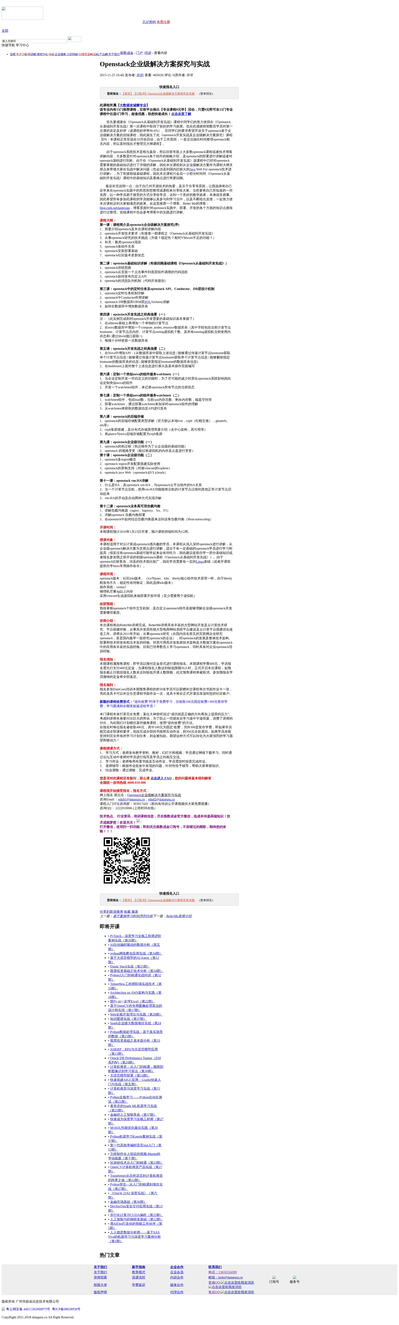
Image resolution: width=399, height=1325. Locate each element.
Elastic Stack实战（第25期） (130, 966)
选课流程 (138, 1277)
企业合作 (176, 1267)
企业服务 (60, 54)
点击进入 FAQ (160, 778)
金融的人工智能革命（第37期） (133, 1114)
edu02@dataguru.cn (161, 799)
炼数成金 (126, 53)
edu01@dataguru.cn (131, 799)
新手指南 (138, 1267)
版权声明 (100, 1292)
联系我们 (215, 1267)
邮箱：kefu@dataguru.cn (225, 1277)
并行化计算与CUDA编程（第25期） (136, 1215)
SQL (147, 302)
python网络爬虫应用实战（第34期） (136, 953)
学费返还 (138, 1285)
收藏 (127, 911)
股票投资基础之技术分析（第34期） (136, 971)
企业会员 (176, 1272)
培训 (148, 53)
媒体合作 (176, 1285)
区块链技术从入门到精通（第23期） (136, 1162)
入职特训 (72, 54)
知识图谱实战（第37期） (128, 1019)
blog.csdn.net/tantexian (115, 208)
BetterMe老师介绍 (179, 916)
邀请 (134, 911)
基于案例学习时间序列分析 (133, 916)
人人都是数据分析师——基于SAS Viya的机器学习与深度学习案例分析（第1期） (134, 1237)
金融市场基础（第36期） (128, 1202)
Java (192, 169)
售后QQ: (214, 1292)
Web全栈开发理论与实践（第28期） (136, 1014)
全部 (5, 30)
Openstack (154, 795)
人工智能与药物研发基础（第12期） (136, 1219)
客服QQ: (214, 1282)
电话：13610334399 (222, 1272)
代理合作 (176, 1292)
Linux (200, 561)
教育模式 (138, 1272)
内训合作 (176, 1277)
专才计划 (22, 54)
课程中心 (42, 54)
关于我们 (114, 54)
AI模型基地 (85, 54)
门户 (139, 53)
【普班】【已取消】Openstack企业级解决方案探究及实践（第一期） (160, 93)
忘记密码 (149, 22)
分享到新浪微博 (111, 911)
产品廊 (103, 54)
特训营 (32, 54)
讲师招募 (100, 1277)
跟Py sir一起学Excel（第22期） (132, 1001)
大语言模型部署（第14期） (130, 1075)
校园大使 (100, 1285)
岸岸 (140, 75)
